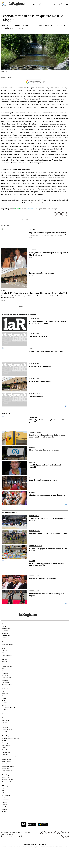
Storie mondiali (6, 678)
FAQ (29, 832)
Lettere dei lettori (7, 729)
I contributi (5, 727)
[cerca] (34, 4)
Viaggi (4, 740)
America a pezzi (7, 655)
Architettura (5, 750)
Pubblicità (3, 834)
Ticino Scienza (6, 764)
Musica (4, 705)
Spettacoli (5, 693)
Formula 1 (5, 673)
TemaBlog (5, 775)
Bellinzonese (6, 628)
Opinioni (5, 718)
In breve (4, 793)
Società (4, 703)
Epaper (54, 4)
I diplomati (5, 754)
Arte (3, 691)
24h (3, 788)
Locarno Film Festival (8, 707)
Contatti (25, 832)
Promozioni (5, 800)
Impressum (19, 832)
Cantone (5, 624)
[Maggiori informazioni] (44, 82)
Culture (4, 689)
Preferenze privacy (27, 836)
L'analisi (4, 722)
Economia (5, 714)
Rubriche (5, 736)
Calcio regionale (7, 666)
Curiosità (4, 747)
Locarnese (5, 631)
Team (3, 797)
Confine (4, 650)
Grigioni (4, 638)
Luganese (5, 633)
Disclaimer (12, 832)
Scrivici (4, 811)
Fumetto (4, 807)
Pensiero (4, 698)
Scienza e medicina (8, 766)
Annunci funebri (11, 834)
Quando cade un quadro (9, 757)
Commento (5, 720)
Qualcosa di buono (7, 771)
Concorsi (4, 802)
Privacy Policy (6, 836)
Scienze (4, 700)
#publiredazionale (7, 779)
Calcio (4, 664)
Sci (3, 668)
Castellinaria (5, 710)
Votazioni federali (7, 644)
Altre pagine (6, 786)
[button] (41, 832)
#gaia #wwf (5, 777)
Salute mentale (6, 759)
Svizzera (5, 642)
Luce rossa (5, 682)
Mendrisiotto (6, 635)
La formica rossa (7, 725)
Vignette (4, 809)
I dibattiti (4, 732)
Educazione (5, 768)
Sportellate (5, 680)
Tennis (4, 671)
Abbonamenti (4, 832)
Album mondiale (7, 685)
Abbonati (47, 4)
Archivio (4, 790)
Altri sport (5, 675)
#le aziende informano (9, 782)
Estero (4, 648)
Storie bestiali (6, 745)
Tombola (4, 804)
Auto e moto (6, 752)
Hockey (4, 661)
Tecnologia (5, 743)
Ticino (4, 626)
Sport (4, 659)
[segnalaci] (40, 4)
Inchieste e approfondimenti (10, 738)
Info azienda (6, 795)
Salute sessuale (7, 761)
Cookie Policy (16, 836)
